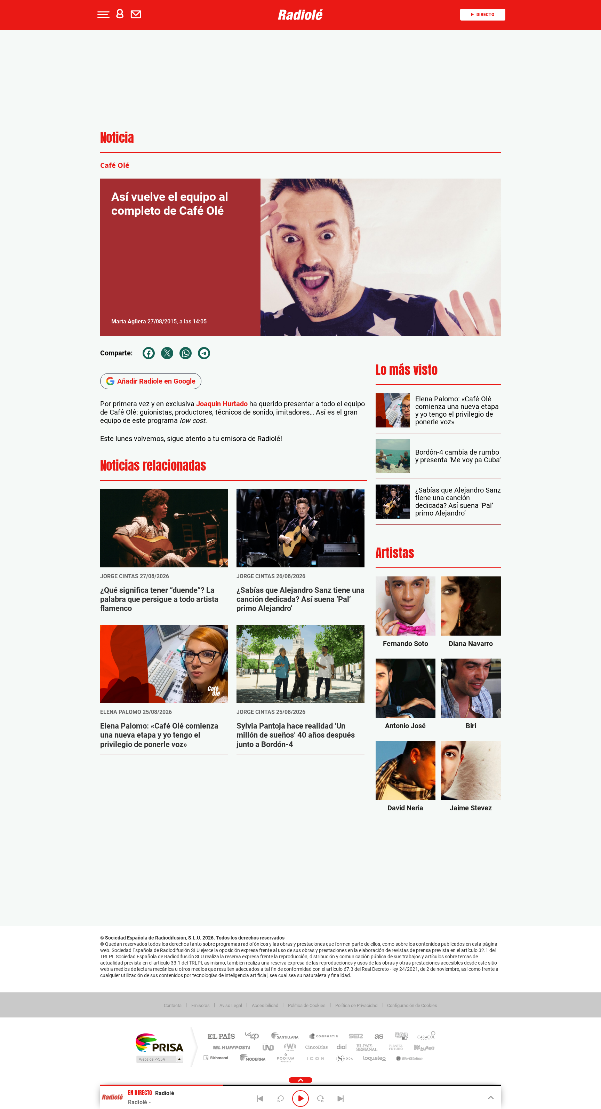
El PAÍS (221, 1036)
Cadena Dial (342, 1047)
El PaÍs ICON (315, 1057)
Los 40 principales (254, 1036)
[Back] (260, 1098)
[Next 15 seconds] (320, 1098)
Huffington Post (230, 1047)
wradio (289, 1047)
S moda (344, 1057)
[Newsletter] (137, 14)
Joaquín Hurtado (222, 404)
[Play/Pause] (300, 1098)
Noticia (117, 137)
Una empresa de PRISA (159, 1042)
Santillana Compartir (323, 1036)
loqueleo (375, 1057)
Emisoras (200, 1005)
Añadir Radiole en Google (156, 381)
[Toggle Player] (490, 1098)
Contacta (173, 1005)
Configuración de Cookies (412, 1005)
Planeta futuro (393, 1047)
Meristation (408, 1057)
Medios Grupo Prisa (159, 1059)
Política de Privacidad (356, 1005)
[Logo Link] (300, 14)
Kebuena (418, 1047)
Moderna (251, 1057)
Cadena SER (353, 1036)
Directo (485, 14)
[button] (103, 14)
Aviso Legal (230, 1005)
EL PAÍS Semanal (367, 1047)
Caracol (424, 1036)
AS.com (375, 1036)
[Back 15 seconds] (280, 1098)
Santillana (287, 1036)
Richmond (217, 1057)
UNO (269, 1047)
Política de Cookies (307, 1005)
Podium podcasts (285, 1057)
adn (398, 1036)
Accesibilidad (265, 1005)
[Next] (340, 1098)
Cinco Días (315, 1047)
